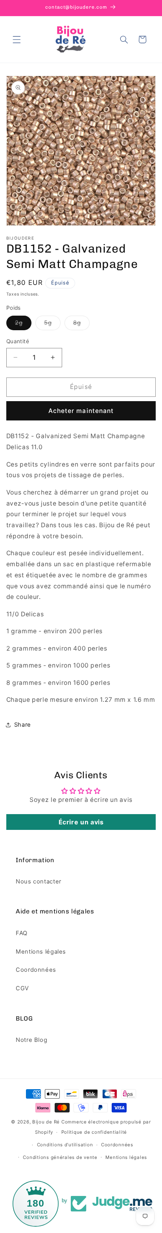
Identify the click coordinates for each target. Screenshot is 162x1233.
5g (52, 324)
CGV (22, 988)
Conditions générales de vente (60, 1157)
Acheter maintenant (81, 411)
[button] (16, 39)
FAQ (22, 933)
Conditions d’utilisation (65, 1144)
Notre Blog (31, 1039)
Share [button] (22, 724)
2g (23, 324)
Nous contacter (38, 881)
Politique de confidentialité (94, 1132)
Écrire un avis (81, 822)
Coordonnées (36, 969)
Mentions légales (41, 951)
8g (81, 324)
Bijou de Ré (46, 1122)
